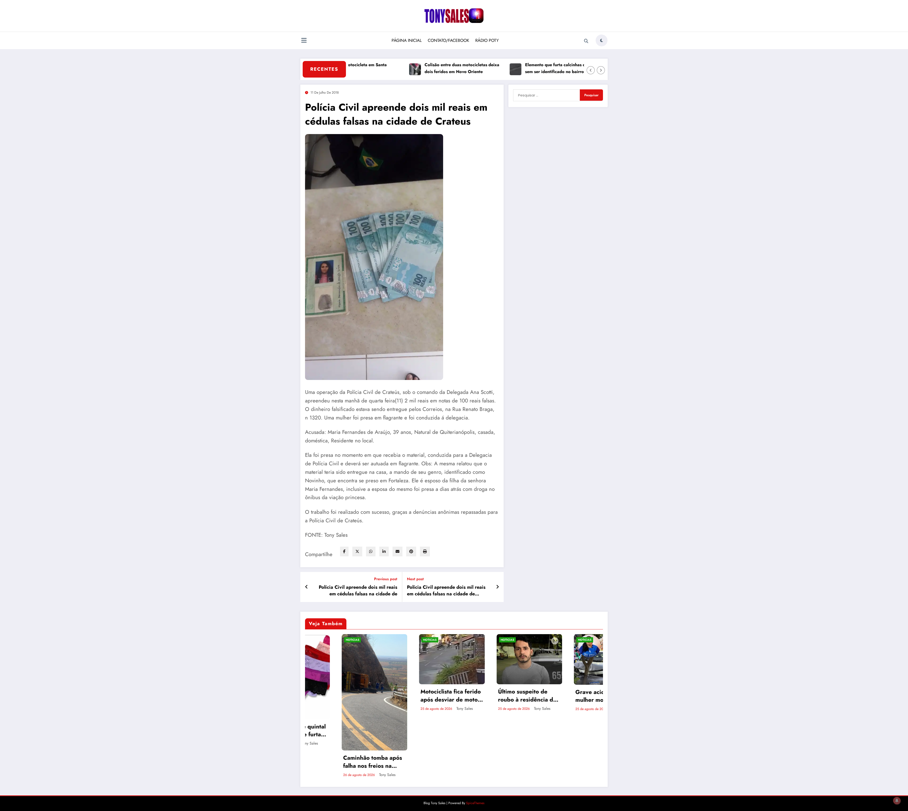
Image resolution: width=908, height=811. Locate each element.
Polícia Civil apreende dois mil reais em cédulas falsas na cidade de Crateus (358, 590)
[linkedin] (384, 551)
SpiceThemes (475, 803)
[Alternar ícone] (303, 40)
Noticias (316, 640)
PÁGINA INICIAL (407, 40)
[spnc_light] (601, 40)
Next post (415, 579)
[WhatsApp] (370, 551)
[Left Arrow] (590, 70)
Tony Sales (351, 774)
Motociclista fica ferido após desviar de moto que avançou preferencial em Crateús (414, 695)
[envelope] (397, 551)
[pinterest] (411, 551)
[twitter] (357, 551)
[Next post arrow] (497, 587)
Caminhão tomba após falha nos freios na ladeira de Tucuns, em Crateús (336, 762)
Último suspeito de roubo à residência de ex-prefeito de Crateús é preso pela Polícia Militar (491, 695)
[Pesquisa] (586, 41)
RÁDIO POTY (487, 40)
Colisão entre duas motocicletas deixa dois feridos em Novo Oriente (426, 68)
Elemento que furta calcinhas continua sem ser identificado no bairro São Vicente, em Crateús (527, 68)
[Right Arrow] (601, 70)
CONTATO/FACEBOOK (448, 40)
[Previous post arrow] (306, 587)
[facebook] (344, 551)
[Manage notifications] (897, 800)
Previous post (385, 579)
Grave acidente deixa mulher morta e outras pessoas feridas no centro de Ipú (568, 696)
